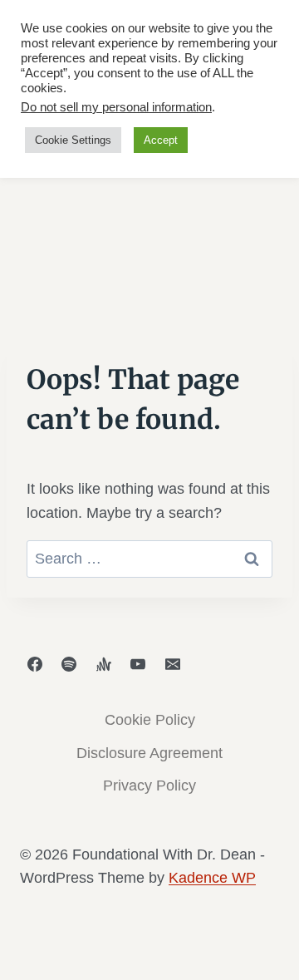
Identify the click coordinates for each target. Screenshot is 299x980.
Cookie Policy (150, 720)
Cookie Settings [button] (73, 140)
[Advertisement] (149, 185)
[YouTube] (138, 664)
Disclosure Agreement (149, 753)
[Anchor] (104, 664)
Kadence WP (212, 877)
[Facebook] (35, 664)
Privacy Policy (149, 785)
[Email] (173, 664)
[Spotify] (69, 664)
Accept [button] (161, 140)
